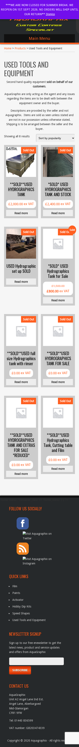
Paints (16, 593)
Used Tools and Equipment (29, 620)
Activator (17, 599)
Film (14, 586)
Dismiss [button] (50, 14)
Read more (21, 213)
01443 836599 (23, 720)
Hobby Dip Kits (21, 606)
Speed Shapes (21, 613)
